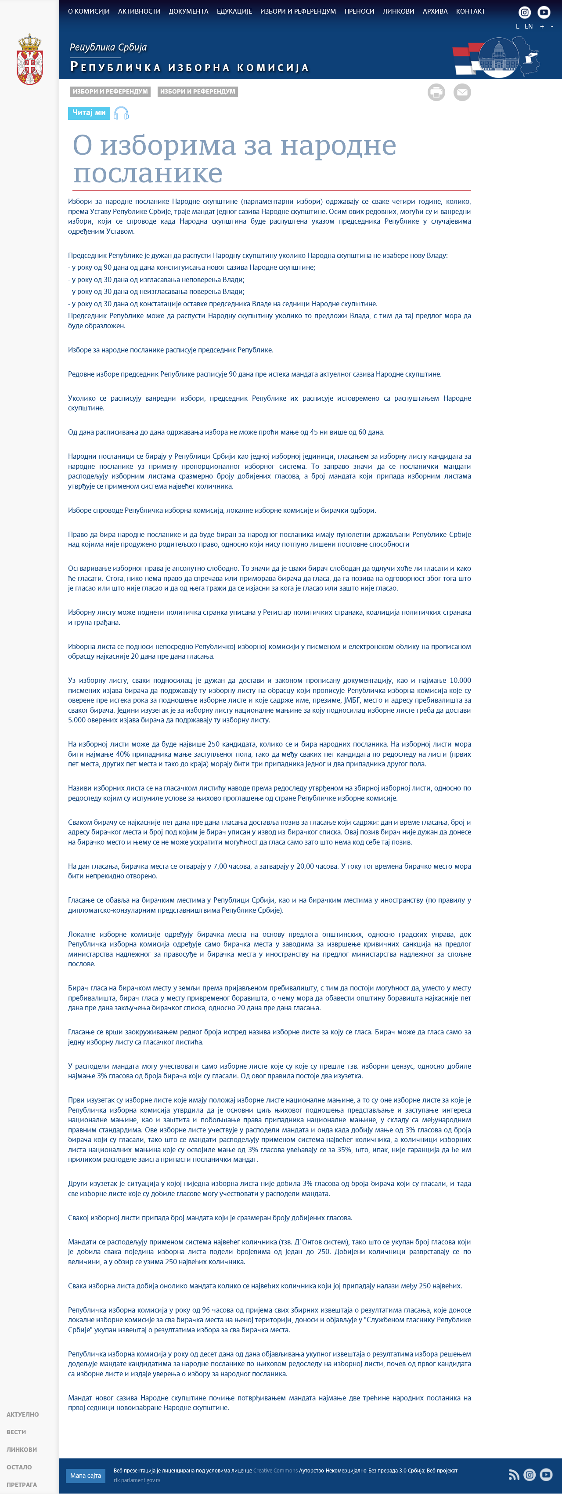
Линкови (22, 1450)
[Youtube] (544, 12)
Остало (19, 1468)
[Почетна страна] (30, 60)
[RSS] (513, 1474)
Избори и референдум (110, 92)
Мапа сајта (85, 1476)
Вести (16, 1432)
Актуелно (23, 1415)
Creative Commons (275, 1471)
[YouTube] (546, 1474)
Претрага (22, 1485)
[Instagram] (524, 12)
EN (529, 26)
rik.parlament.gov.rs (137, 1480)
